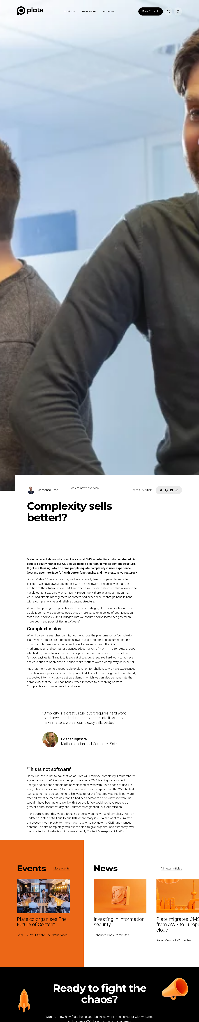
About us (108, 11)
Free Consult (150, 11)
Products (69, 11)
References (89, 11)
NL (166, 17)
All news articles (171, 868)
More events (61, 868)
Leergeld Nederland (39, 785)
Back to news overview (84, 488)
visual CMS (64, 588)
